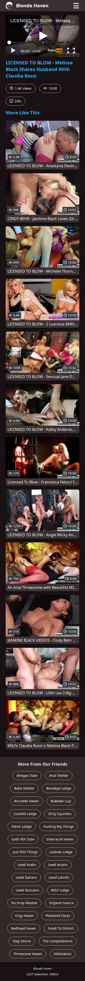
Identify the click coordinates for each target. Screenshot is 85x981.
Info (17, 101)
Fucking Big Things (58, 826)
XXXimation (63, 954)
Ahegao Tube (27, 775)
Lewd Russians (27, 890)
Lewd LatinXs (59, 877)
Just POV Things (25, 852)
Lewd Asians (58, 864)
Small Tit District (61, 928)
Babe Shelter (24, 788)
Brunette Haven (26, 801)
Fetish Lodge (22, 826)
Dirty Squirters (60, 813)
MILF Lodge (60, 890)
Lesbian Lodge (61, 852)
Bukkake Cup (61, 801)
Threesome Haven (27, 954)
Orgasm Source (61, 903)
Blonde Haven (32, 5)
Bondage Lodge (58, 788)
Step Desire (22, 941)
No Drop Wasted (24, 903)
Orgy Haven (24, 915)
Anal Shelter (58, 775)
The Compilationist (57, 941)
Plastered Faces (58, 915)
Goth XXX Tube (23, 839)
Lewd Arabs (27, 864)
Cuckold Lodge (25, 813)
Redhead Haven (23, 928)
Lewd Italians (26, 877)
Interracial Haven (60, 839)
